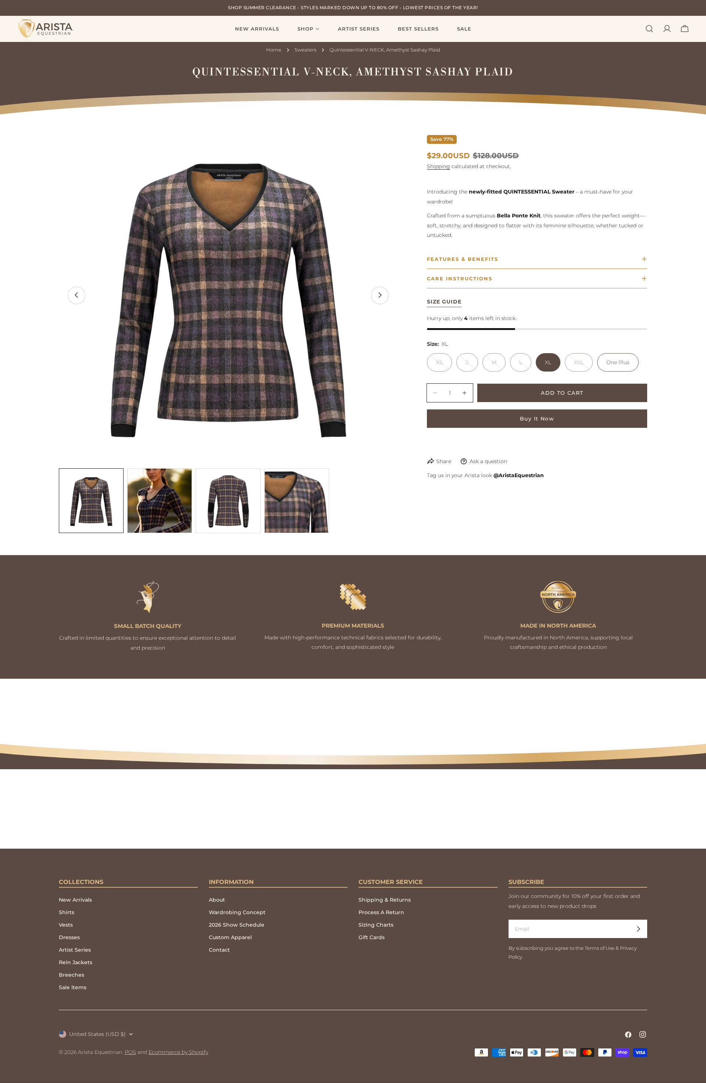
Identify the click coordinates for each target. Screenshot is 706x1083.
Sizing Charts (376, 925)
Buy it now (537, 418)
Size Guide (444, 301)
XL (548, 362)
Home (273, 50)
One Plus (618, 362)
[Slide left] (76, 295)
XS (444, 365)
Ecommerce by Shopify (178, 1052)
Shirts (66, 912)
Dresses (69, 937)
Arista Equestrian (100, 1052)
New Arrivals (75, 899)
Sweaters (305, 50)
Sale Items (72, 987)
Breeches (71, 975)
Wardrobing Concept (237, 912)
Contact (219, 950)
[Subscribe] (638, 929)
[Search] (649, 28)
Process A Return (381, 912)
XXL (583, 365)
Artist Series (75, 950)
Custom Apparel (230, 937)
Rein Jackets (75, 962)
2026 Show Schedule (236, 925)
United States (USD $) (97, 1034)
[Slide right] (380, 295)
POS (130, 1052)
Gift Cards (372, 937)
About (217, 899)
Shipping (438, 166)
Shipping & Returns (385, 899)
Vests (66, 925)
